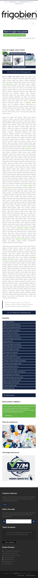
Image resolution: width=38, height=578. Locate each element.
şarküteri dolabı (31, 102)
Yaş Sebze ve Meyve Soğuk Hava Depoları (14, 360)
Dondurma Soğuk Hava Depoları (12, 344)
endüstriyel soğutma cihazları (26, 228)
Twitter (13, 6)
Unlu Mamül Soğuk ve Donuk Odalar (13, 377)
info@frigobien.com (10, 561)
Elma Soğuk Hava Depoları (10, 352)
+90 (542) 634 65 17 (12, 1)
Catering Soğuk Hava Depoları (11, 374)
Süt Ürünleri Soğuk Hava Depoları (12, 347)
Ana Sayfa (19, 38)
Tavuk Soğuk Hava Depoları (10, 333)
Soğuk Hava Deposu (8, 322)
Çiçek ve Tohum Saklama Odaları (12, 380)
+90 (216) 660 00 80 (23, 1)
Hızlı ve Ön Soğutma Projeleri (11, 349)
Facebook (3, 6)
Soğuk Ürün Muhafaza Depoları (11, 324)
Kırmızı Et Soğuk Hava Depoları (11, 330)
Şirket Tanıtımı (9, 395)
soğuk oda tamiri (30, 148)
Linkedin (17, 6)
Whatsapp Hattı (8, 564)
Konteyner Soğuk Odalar (10, 385)
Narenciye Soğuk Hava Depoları (12, 358)
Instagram (6, 6)
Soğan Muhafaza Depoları (10, 369)
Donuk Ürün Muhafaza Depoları (12, 327)
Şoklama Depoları (8, 341)
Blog (28, 6)
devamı (5, 504)
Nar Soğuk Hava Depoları (10, 355)
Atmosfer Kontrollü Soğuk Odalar (12, 363)
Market (32, 6)
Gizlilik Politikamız (31, 575)
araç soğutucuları (7, 84)
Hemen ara (8, 415)
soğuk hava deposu (21, 239)
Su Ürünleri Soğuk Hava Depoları (12, 338)
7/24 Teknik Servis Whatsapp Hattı (20, 72)
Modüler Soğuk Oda (8, 388)
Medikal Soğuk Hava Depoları (11, 382)
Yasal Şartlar (20, 575)
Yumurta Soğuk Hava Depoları (11, 335)
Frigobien (16, 573)
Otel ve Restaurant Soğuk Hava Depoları (14, 371)
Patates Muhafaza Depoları (10, 366)
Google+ (10, 6)
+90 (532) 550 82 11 (9, 559)
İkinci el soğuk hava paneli (29, 38)
